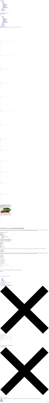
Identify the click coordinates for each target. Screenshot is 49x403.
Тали (3, 3)
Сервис (2, 23)
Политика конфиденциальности (9, 285)
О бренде (3, 1)
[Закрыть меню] (1, 15)
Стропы (4, 8)
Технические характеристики (5, 236)
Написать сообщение (2, 283)
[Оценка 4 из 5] (2, 262)
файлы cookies (6, 398)
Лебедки (4, 17)
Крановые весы (4, 6)
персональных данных (10, 345)
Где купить (3, 10)
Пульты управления (5, 4)
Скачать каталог (2, 282)
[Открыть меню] (0, 14)
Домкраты (4, 20)
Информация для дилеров (7, 282)
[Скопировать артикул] (6, 232)
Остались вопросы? (2, 235)
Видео (2, 9)
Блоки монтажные (5, 7)
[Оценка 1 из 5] (0, 262)
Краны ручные (4, 5)
